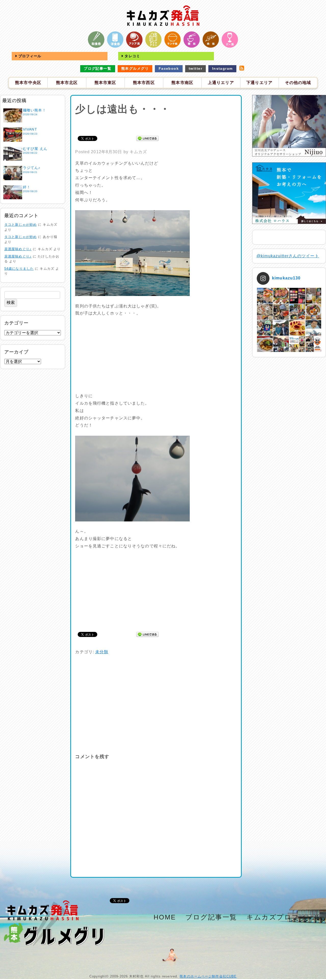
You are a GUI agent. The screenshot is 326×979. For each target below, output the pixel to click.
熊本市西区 (144, 82)
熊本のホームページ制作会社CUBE (208, 976)
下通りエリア (259, 82)
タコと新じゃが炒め (20, 224)
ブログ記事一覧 (97, 68)
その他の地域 (298, 82)
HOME (165, 917)
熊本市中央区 (28, 82)
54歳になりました (19, 269)
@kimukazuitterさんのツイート (287, 256)
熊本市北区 (67, 82)
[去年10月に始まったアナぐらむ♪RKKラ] (297, 344)
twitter (195, 68)
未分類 (101, 652)
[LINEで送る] (147, 138)
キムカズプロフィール (284, 917)
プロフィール (29, 56)
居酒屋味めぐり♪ (18, 249)
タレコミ (131, 56)
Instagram (222, 68)
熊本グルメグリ (135, 68)
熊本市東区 (105, 82)
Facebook (169, 68)
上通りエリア (221, 82)
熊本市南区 (182, 82)
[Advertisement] (156, 124)
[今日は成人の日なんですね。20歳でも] (313, 328)
